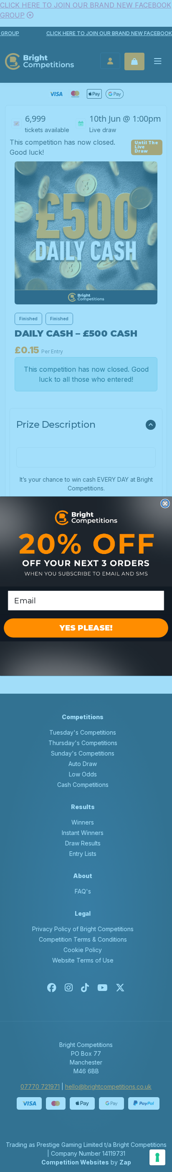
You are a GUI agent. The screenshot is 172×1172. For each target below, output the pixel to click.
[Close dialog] (165, 503)
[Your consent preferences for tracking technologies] (157, 1157)
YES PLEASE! (86, 628)
